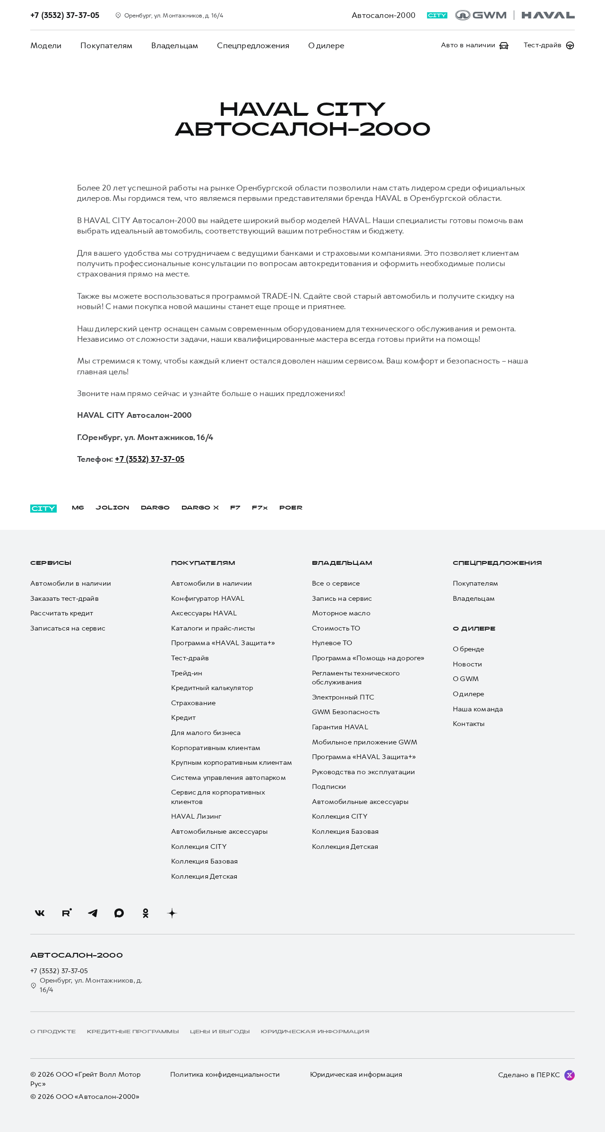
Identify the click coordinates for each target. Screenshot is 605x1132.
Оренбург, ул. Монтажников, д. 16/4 (91, 985)
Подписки (329, 786)
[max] (119, 913)
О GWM (466, 678)
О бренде (468, 649)
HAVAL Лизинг (196, 816)
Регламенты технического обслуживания (356, 678)
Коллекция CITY (198, 846)
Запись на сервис (342, 598)
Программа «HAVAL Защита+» (223, 643)
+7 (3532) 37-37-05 (149, 459)
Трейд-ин (187, 673)
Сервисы (50, 563)
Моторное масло (341, 613)
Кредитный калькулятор (212, 687)
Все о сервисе (336, 583)
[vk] (39, 913)
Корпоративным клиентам (215, 747)
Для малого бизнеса (206, 732)
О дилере (326, 45)
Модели (45, 45)
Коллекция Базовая (204, 861)
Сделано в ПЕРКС (529, 1075)
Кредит (183, 717)
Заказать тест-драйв (64, 598)
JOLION (112, 508)
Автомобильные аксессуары (219, 831)
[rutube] (66, 913)
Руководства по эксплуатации (363, 772)
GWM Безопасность (346, 712)
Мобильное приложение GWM (364, 742)
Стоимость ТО (336, 628)
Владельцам (174, 45)
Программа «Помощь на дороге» (368, 658)
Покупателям (106, 45)
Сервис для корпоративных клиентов (218, 797)
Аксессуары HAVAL (204, 613)
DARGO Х (200, 508)
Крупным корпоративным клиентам (231, 762)
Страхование (193, 703)
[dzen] (172, 913)
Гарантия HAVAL (340, 727)
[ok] (145, 913)
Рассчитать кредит (61, 613)
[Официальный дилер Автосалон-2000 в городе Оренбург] (515, 15)
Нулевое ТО (332, 643)
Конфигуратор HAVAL (208, 598)
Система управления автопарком (228, 777)
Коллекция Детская (204, 876)
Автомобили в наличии (70, 583)
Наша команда (478, 709)
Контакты (469, 723)
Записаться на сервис (67, 628)
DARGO (155, 508)
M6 (78, 508)
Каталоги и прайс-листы (213, 628)
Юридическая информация (356, 1074)
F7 (235, 508)
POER (291, 508)
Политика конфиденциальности (225, 1074)
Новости (467, 664)
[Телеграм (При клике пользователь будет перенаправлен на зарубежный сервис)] (92, 913)
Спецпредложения (253, 45)
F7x (260, 508)
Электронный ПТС (343, 697)
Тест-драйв (190, 658)
